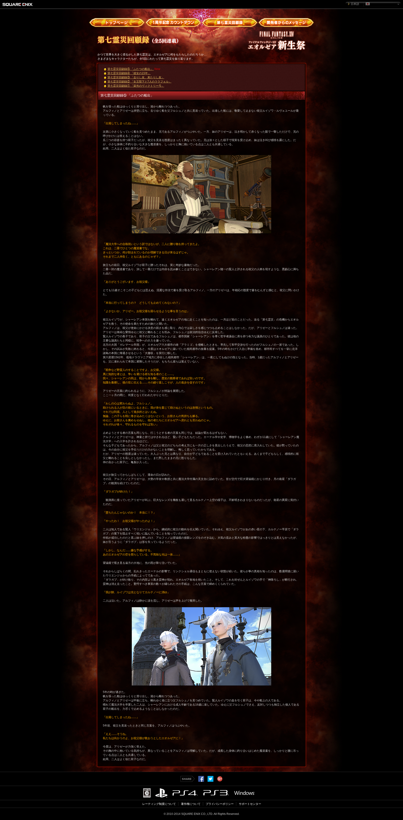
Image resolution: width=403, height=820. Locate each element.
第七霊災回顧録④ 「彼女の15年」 (129, 73)
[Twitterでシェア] (210, 780)
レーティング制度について (159, 804)
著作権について (191, 804)
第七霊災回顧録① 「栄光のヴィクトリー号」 (136, 85)
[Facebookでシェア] (201, 780)
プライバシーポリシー (220, 804)
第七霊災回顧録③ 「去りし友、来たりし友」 (136, 77)
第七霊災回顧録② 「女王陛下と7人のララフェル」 (139, 81)
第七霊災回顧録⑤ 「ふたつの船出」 (131, 69)
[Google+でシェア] (220, 780)
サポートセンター (250, 804)
